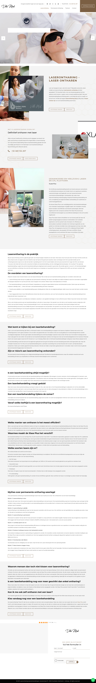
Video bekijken (30, 158)
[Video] (70, 144)
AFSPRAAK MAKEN (88, 6)
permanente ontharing (70, 90)
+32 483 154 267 (73, 4)
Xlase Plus (80, 602)
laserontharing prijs (71, 98)
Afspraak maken (15, 158)
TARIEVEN (69, 109)
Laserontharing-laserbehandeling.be (29, 681)
